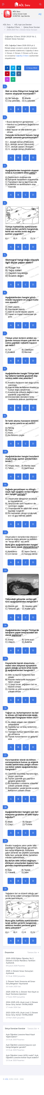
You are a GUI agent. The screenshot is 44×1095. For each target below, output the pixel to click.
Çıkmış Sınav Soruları (32, 27)
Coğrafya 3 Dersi (13, 27)
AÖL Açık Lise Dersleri (23, 24)
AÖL (6, 1079)
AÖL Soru (7, 24)
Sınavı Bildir (32, 68)
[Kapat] (2, 13)
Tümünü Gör (32, 952)
